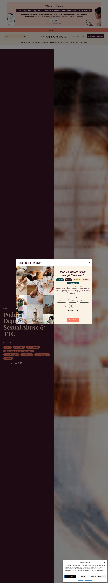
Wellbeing (60, 279)
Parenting (85, 279)
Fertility (68, 279)
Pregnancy (77, 279)
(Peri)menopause (73, 283)
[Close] (89, 262)
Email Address (73, 310)
